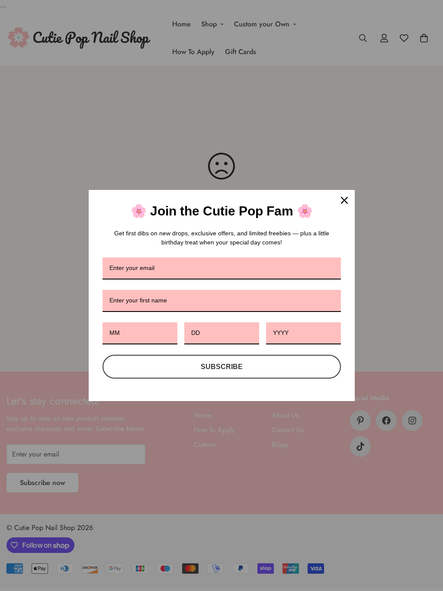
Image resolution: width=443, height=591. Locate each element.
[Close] (344, 200)
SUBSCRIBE (222, 366)
